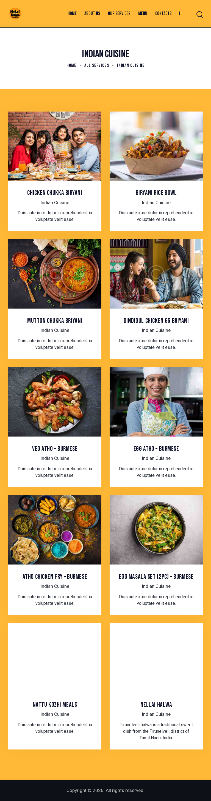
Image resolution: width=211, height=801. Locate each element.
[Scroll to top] (199, 789)
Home (71, 65)
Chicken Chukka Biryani (54, 193)
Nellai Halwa (156, 705)
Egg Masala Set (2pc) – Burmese (156, 577)
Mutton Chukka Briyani (54, 321)
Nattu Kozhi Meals (55, 705)
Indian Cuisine (54, 202)
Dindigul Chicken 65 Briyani (156, 321)
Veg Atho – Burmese (54, 449)
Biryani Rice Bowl (156, 193)
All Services (96, 65)
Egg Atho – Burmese (156, 449)
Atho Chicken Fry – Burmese (55, 577)
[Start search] (199, 14)
